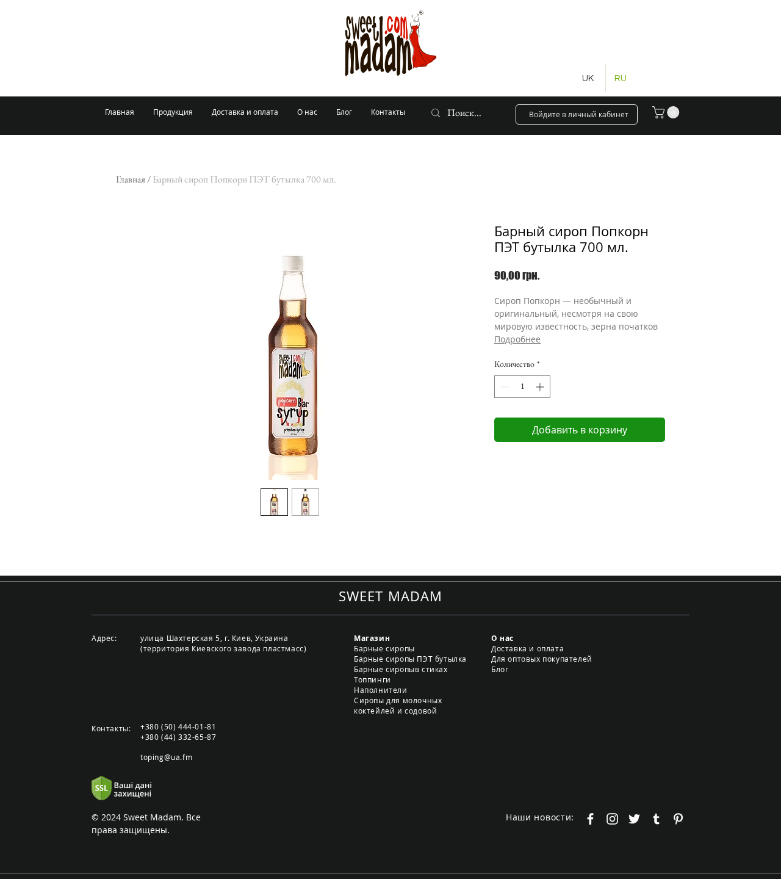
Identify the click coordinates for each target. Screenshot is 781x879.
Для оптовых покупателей (541, 659)
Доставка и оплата (527, 648)
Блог (499, 669)
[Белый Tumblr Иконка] (656, 819)
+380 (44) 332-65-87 (178, 737)
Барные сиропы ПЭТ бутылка (410, 659)
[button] (667, 112)
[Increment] (541, 386)
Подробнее (517, 339)
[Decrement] (503, 386)
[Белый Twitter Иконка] (634, 819)
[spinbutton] (522, 386)
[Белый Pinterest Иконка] (678, 819)
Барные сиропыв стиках (401, 669)
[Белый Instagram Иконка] (612, 819)
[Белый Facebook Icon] (590, 819)
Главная (130, 179)
